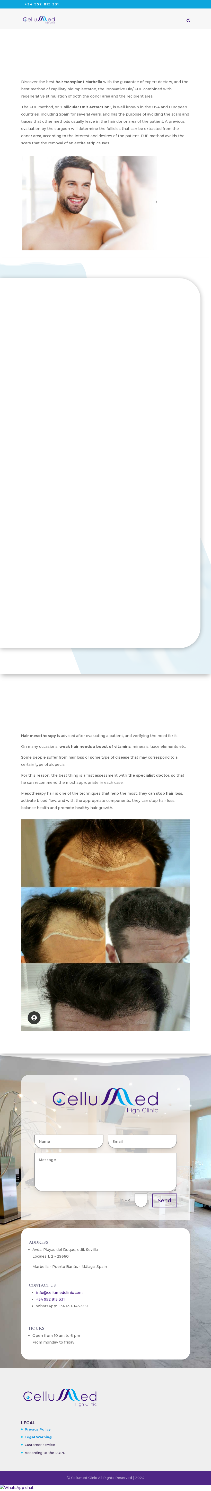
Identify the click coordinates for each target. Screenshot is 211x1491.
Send (164, 1200)
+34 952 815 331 (50, 1299)
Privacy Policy (38, 1429)
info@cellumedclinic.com (59, 1292)
